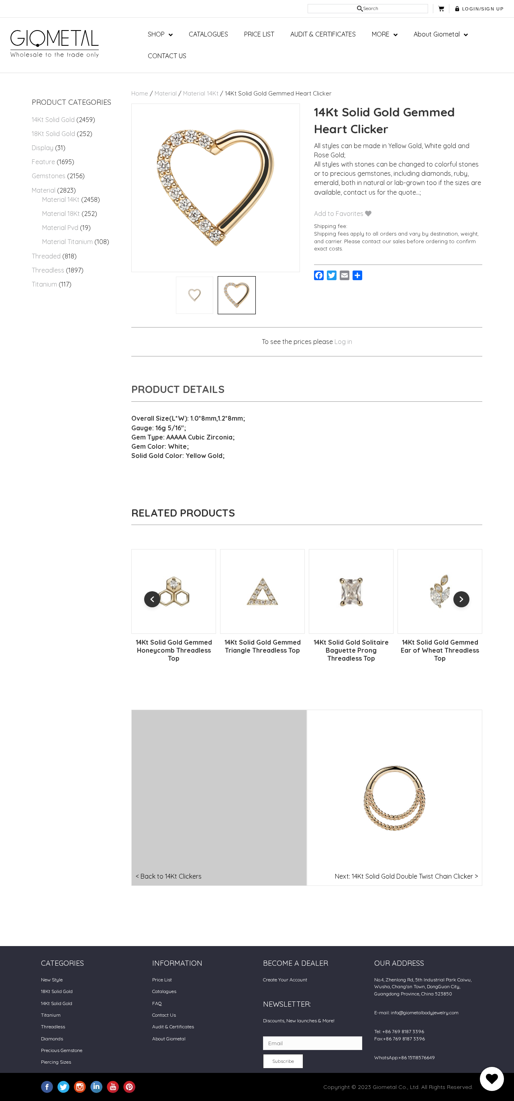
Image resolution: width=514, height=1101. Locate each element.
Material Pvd (60, 228)
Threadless (48, 270)
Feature (43, 162)
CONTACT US (167, 56)
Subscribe (283, 1061)
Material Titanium (67, 242)
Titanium (44, 284)
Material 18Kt (61, 214)
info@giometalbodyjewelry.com (425, 1012)
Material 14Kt (61, 199)
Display (42, 148)
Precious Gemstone (61, 1050)
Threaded (46, 256)
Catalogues (164, 991)
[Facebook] (47, 1086)
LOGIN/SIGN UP (483, 8)
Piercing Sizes (56, 1062)
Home (139, 93)
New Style (52, 980)
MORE (381, 34)
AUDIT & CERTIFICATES (323, 34)
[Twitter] (63, 1086)
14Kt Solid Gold (53, 120)
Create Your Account (285, 980)
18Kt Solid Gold (53, 134)
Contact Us (164, 1015)
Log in (343, 342)
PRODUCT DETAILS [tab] (177, 389)
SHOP (156, 34)
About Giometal (437, 34)
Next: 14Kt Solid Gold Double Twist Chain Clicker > (406, 876)
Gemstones (48, 176)
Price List (162, 980)
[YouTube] (113, 1086)
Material (43, 190)
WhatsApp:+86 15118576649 (404, 1057)
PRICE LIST (259, 34)
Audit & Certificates (173, 1027)
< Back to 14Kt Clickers (169, 876)
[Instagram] (80, 1086)
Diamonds (52, 1039)
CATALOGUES (208, 34)
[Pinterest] (129, 1086)
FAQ (157, 1003)
